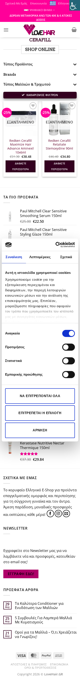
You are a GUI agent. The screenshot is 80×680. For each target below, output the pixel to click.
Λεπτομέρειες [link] (40, 257)
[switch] (68, 347)
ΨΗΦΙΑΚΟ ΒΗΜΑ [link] (41, 10)
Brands (9, 74)
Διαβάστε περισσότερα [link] (20, 166)
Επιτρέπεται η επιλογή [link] (39, 413)
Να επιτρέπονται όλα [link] (40, 396)
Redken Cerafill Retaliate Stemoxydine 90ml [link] (59, 144)
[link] (56, 245)
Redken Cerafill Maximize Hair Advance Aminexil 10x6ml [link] (20, 146)
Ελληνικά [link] (64, 3)
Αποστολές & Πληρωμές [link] (29, 664)
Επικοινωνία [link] (38, 3)
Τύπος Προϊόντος (18, 64)
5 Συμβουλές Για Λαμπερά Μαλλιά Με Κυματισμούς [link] (43, 620)
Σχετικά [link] (66, 257)
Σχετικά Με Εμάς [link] (16, 3)
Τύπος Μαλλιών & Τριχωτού (26, 84)
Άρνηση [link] (40, 430)
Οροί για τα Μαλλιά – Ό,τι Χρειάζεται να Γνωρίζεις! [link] (46, 634)
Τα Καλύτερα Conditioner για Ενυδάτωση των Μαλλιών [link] (39, 605)
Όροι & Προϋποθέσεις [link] (40, 668)
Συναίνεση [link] (14, 257)
